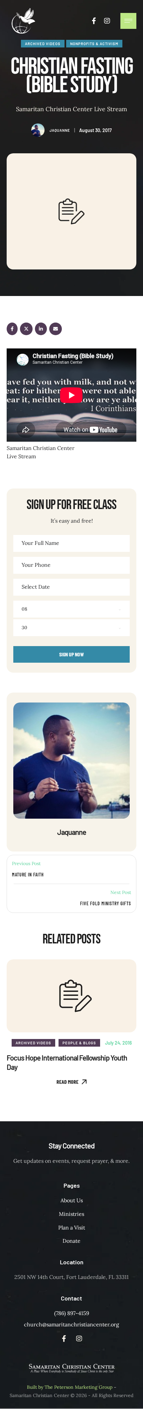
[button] (72, 1081)
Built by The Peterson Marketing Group (69, 1387)
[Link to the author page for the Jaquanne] (38, 130)
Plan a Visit (71, 1227)
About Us (72, 1200)
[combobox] (71, 609)
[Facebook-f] (93, 21)
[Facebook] (12, 329)
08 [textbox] (24, 609)
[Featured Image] (71, 995)
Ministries (71, 1214)
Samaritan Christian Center (39, 1395)
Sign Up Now (71, 654)
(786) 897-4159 (71, 1313)
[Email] (55, 329)
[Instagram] (107, 21)
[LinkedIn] (41, 329)
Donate (71, 1240)
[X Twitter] (26, 329)
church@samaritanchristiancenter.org (71, 1324)
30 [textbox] (24, 627)
